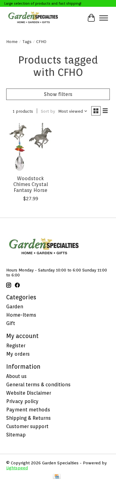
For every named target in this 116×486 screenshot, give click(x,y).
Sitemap (16, 435)
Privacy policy (22, 401)
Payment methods (28, 410)
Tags (27, 41)
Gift (10, 323)
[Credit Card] (57, 477)
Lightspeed (17, 467)
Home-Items (21, 315)
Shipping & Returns (28, 418)
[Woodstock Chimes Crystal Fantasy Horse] (30, 147)
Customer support (27, 426)
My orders (18, 354)
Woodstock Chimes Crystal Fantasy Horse (30, 184)
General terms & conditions (38, 385)
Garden (14, 307)
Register (15, 346)
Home (12, 41)
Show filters (58, 94)
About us (16, 376)
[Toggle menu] (103, 18)
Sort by (48, 111)
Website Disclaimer (28, 393)
